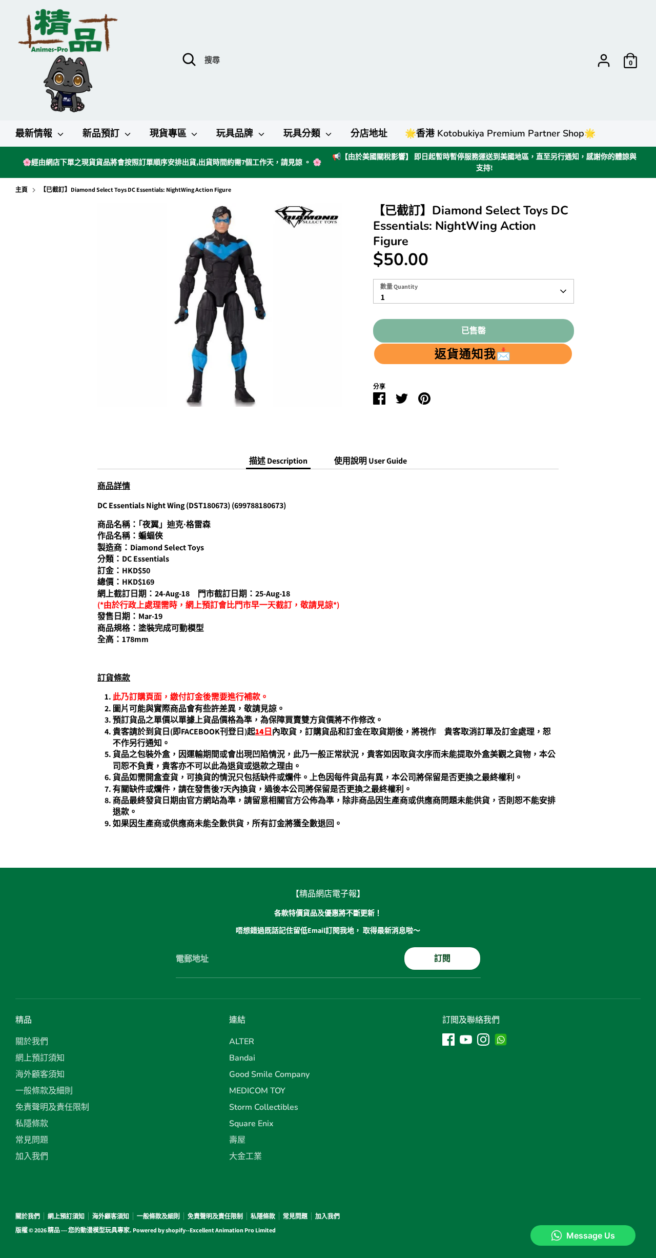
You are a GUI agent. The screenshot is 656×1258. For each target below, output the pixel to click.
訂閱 (442, 958)
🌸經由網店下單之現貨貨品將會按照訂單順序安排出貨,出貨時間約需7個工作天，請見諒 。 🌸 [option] (172, 162)
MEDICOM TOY (257, 1090)
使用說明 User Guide (370, 460)
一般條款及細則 (44, 1090)
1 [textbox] (383, 297)
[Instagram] (483, 1039)
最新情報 (35, 133)
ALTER (241, 1041)
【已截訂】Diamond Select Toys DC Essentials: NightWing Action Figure (135, 189)
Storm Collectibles (263, 1107)
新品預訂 (102, 133)
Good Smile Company (269, 1074)
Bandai (242, 1058)
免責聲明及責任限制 (52, 1107)
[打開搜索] (189, 59)
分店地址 (369, 133)
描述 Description (278, 460)
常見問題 (31, 1140)
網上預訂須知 (40, 1058)
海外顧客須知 (40, 1074)
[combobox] (473, 291)
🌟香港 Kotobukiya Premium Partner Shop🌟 (500, 133)
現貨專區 (169, 133)
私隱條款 (31, 1123)
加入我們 (31, 1156)
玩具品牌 (236, 133)
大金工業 (245, 1156)
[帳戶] (603, 60)
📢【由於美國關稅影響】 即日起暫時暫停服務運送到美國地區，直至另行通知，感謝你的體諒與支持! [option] (484, 162)
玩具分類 (303, 133)
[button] (472, 354)
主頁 (21, 189)
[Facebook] (448, 1039)
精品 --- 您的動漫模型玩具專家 (89, 1230)
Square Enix (251, 1123)
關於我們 (31, 1041)
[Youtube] (466, 1039)
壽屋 (237, 1140)
